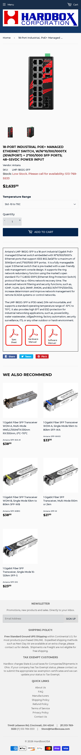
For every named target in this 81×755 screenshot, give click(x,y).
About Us (40, 687)
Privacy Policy (41, 712)
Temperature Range (17, 196)
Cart (75, 4)
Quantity (9, 214)
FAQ (40, 691)
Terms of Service (40, 708)
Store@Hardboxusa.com (55, 729)
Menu (11, 4)
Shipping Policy (40, 700)
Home (7, 37)
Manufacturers (40, 695)
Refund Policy (40, 704)
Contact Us (40, 716)
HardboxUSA (42, 741)
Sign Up (71, 618)
